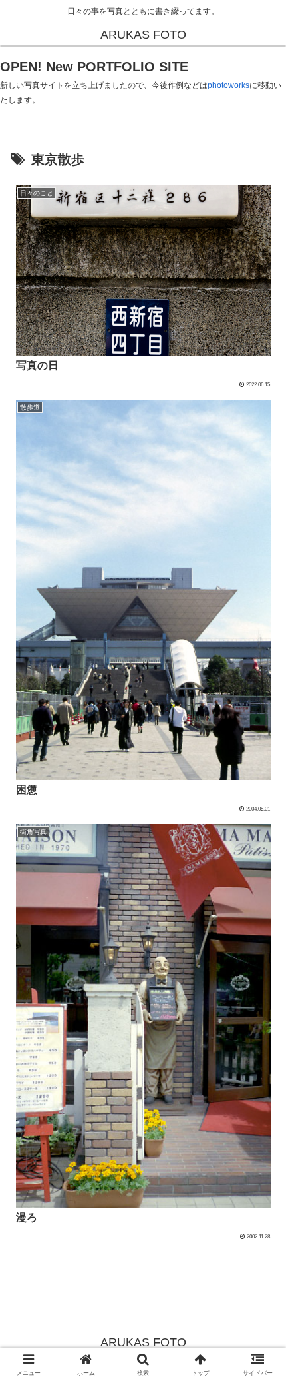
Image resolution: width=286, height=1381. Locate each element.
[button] (258, 1353)
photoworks (228, 85)
